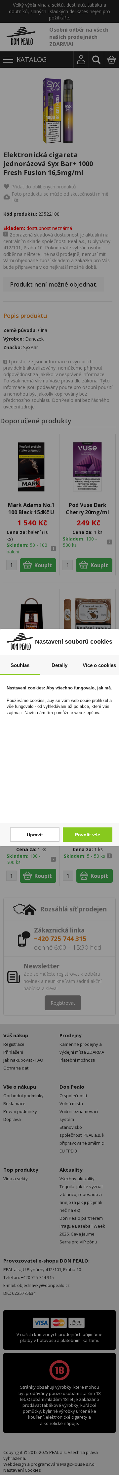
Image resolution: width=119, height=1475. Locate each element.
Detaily (59, 665)
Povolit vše (87, 834)
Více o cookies (99, 665)
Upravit (35, 834)
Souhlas (20, 665)
